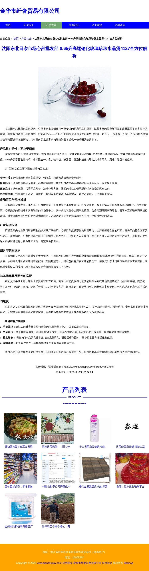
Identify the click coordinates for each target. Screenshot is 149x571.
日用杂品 (67, 562)
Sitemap (128, 562)
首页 (8, 25)
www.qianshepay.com (49, 562)
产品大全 (51, 25)
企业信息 (97, 25)
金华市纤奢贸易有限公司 (30, 11)
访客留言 (120, 25)
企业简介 (28, 25)
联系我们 (74, 25)
